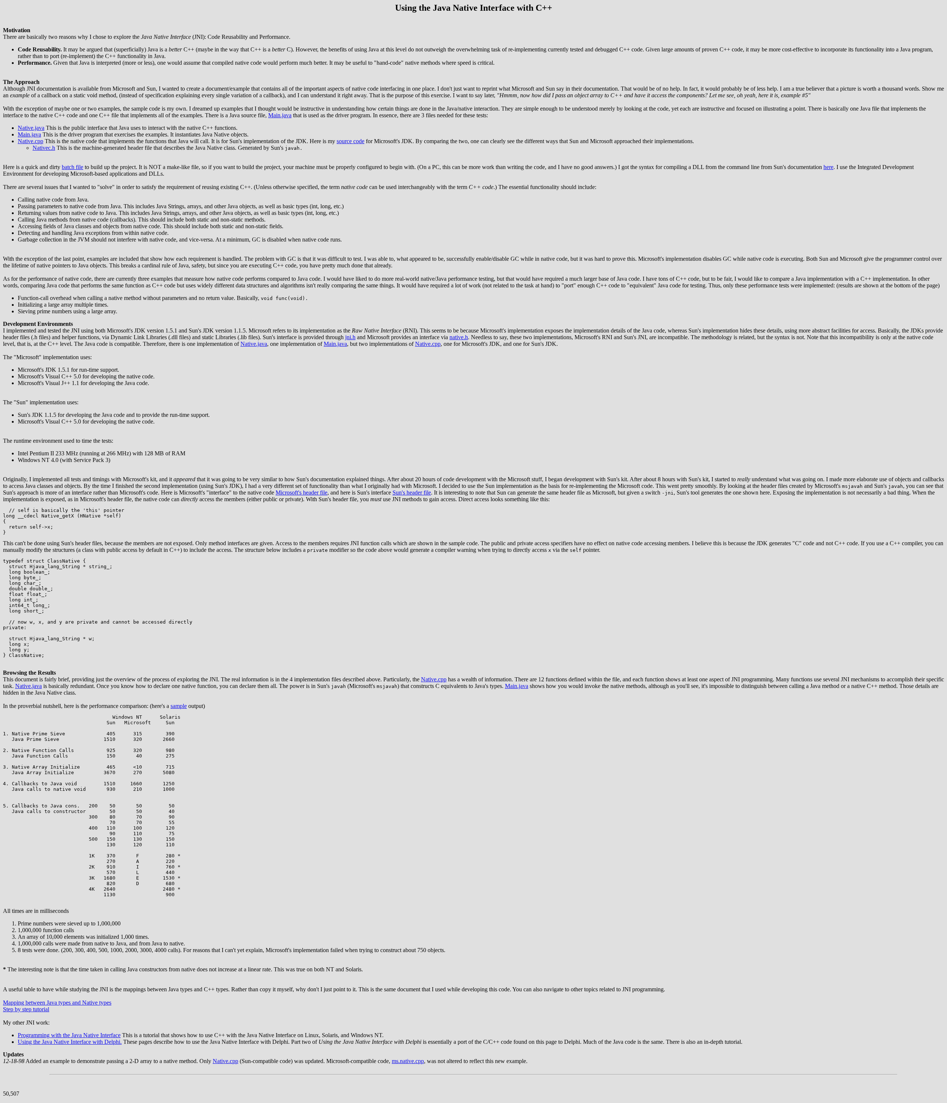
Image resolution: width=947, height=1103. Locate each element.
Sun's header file (411, 492)
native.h (458, 337)
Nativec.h (44, 148)
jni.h (350, 337)
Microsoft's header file (301, 492)
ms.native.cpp (408, 1061)
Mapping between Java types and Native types (57, 1002)
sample (179, 706)
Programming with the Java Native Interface (69, 1035)
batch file (72, 167)
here (828, 167)
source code (350, 141)
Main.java (279, 115)
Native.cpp (30, 141)
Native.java (31, 128)
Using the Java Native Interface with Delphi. (70, 1042)
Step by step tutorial (26, 1009)
